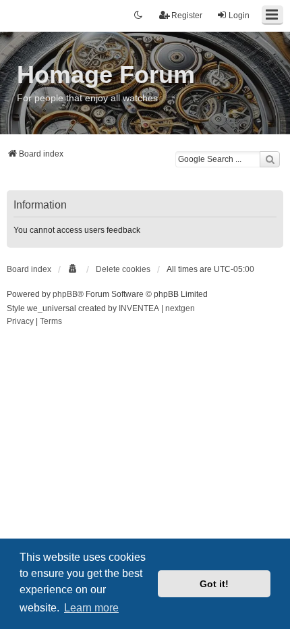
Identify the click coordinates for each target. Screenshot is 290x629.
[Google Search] (270, 159)
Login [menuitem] (239, 15)
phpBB (65, 294)
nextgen (180, 308)
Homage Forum (106, 74)
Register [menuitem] (186, 15)
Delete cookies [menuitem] (123, 269)
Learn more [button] (91, 607)
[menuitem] (73, 269)
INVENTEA (139, 308)
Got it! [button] (214, 583)
